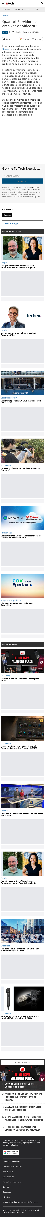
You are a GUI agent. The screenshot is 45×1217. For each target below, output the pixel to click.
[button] (2, 3)
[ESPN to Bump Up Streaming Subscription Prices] (22, 1078)
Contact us (7, 1192)
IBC (37, 9)
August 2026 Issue (22, 9)
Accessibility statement (12, 1182)
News (5, 32)
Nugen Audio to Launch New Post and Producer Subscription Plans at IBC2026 (23, 1097)
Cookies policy (8, 1177)
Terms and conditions (11, 1161)
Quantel (6, 49)
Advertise (6, 1197)
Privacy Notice (33, 190)
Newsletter (38, 39)
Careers (6, 1187)
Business (6, 15)
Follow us (26, 39)
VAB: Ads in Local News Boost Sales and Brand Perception (23, 1108)
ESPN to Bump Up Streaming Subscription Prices (19, 1085)
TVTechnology (17, 32)
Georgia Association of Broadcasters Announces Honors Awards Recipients (24, 1118)
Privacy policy (8, 1172)
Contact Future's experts (12, 1167)
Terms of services (30, 187)
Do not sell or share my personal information (20, 1202)
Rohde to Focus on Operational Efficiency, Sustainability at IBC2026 (22, 1128)
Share (8, 39)
